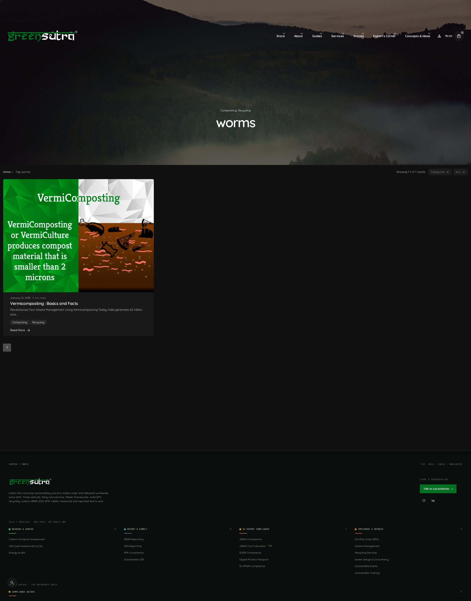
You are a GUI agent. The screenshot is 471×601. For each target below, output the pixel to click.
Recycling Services (366, 552)
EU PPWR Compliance (252, 566)
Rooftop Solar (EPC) (367, 539)
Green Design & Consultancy (372, 559)
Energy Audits (17, 552)
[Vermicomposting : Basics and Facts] (78, 235)
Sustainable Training (367, 572)
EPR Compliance (134, 552)
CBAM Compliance (251, 539)
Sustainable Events (366, 566)
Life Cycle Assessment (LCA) (26, 545)
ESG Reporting (132, 545)
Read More (17, 330)
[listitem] (424, 500)
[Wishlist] (439, 36)
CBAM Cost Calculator (256, 545)
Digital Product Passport (254, 559)
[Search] (12, 582)
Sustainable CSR (134, 559)
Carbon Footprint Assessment (27, 539)
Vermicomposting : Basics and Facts (44, 303)
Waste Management (367, 545)
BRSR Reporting (133, 539)
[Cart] (459, 36)
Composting (228, 110)
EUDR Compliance (250, 552)
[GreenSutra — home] (30, 482)
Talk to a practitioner (438, 488)
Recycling (244, 110)
